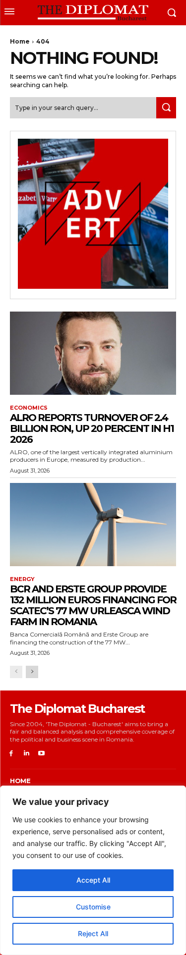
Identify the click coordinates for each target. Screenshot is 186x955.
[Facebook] (11, 753)
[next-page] (32, 672)
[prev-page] (16, 672)
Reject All (93, 933)
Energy (22, 579)
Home (20, 41)
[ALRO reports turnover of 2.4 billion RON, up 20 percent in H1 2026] (93, 353)
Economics (29, 408)
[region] (93, 870)
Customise (93, 906)
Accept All (93, 880)
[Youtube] (42, 753)
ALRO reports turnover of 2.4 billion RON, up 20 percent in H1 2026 (92, 428)
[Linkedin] (26, 753)
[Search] (166, 107)
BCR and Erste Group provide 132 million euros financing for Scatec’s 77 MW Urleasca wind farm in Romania (93, 605)
